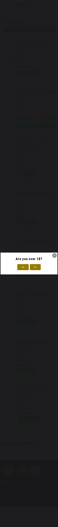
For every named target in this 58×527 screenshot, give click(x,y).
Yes (23, 267)
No (35, 267)
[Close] (54, 255)
